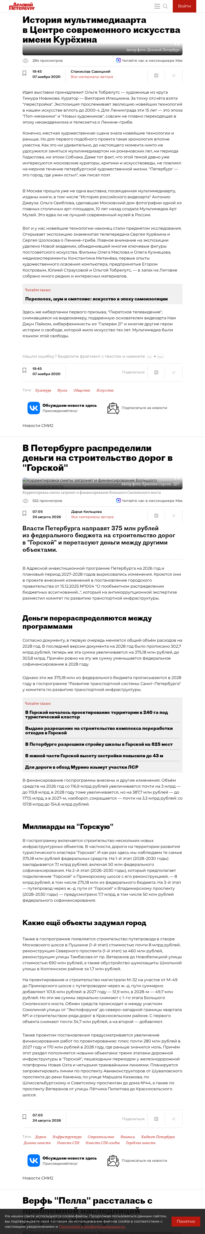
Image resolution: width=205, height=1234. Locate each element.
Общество (82, 390)
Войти (184, 6)
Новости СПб (68, 1143)
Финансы (127, 1137)
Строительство (101, 1137)
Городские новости (141, 1143)
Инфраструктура (67, 1137)
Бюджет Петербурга (158, 1137)
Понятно (186, 1221)
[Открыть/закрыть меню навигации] (157, 6)
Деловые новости (37, 1143)
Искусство (105, 390)
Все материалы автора (92, 76)
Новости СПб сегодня (103, 1143)
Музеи (62, 390)
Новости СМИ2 (37, 425)
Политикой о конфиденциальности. (92, 1226)
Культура (43, 390)
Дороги (40, 1137)
